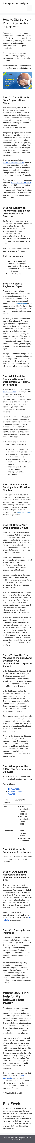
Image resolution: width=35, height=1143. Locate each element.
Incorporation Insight (15, 3)
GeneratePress (17, 1140)
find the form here (24, 512)
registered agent (20, 304)
